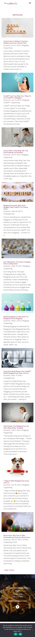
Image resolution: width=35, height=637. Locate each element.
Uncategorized (9, 214)
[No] (33, 630)
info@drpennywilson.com (17, 601)
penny (8, 45)
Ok (16, 634)
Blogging (25, 45)
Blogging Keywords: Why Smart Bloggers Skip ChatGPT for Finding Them (16, 207)
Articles (25, 540)
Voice (15, 542)
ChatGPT (7, 103)
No (20, 634)
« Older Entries (9, 570)
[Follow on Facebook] (17, 607)
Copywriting (8, 48)
